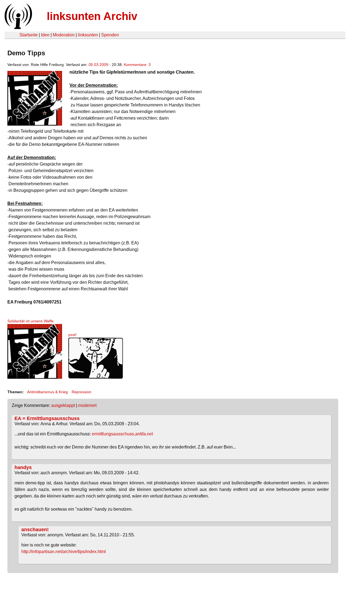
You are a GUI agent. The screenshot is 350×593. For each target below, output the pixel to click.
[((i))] (17, 27)
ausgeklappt (63, 405)
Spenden (110, 35)
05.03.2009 (98, 64)
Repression (81, 392)
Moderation (64, 35)
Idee (45, 35)
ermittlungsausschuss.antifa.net (122, 434)
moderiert (87, 405)
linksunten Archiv (92, 16)
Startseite (28, 35)
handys (23, 467)
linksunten (88, 35)
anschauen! (35, 529)
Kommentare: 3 (137, 64)
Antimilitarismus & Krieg (47, 392)
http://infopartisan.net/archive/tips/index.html (63, 551)
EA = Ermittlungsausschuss (47, 418)
